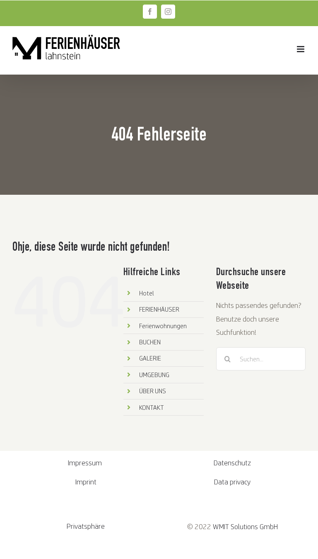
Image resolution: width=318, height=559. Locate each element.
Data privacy (232, 481)
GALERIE (150, 358)
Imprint (85, 481)
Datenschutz (232, 462)
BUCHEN (150, 342)
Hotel (146, 293)
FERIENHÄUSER (159, 309)
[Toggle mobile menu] (301, 49)
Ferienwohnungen (163, 326)
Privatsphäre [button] (86, 526)
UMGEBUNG (154, 374)
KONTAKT (151, 407)
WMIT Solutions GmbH (245, 526)
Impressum (86, 462)
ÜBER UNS (152, 391)
